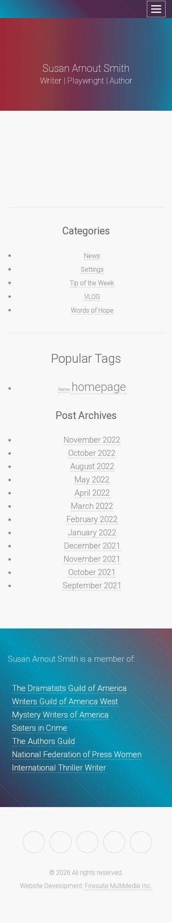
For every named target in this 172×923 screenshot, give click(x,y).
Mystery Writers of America (60, 715)
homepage (99, 387)
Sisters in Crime (39, 728)
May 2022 (92, 479)
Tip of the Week (92, 283)
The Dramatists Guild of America (69, 688)
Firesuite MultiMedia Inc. (118, 886)
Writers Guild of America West (65, 701)
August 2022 (92, 466)
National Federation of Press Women (77, 754)
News (92, 256)
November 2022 (92, 440)
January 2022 (92, 532)
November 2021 (92, 559)
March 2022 (92, 506)
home (64, 389)
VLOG (92, 297)
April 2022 (92, 493)
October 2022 (92, 453)
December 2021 (92, 546)
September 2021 (92, 585)
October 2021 (92, 572)
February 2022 (92, 519)
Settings (92, 269)
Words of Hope (92, 310)
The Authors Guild (43, 741)
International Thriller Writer (59, 768)
